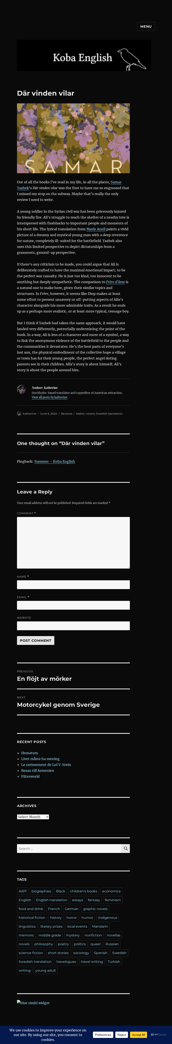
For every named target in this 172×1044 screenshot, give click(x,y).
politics (80, 944)
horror (71, 918)
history (56, 918)
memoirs (26, 935)
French (54, 909)
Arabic (80, 413)
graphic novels (95, 909)
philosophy (43, 944)
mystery (73, 935)
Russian (112, 944)
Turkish (114, 962)
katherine (29, 413)
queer (96, 944)
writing (25, 970)
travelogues (66, 962)
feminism (113, 900)
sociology (81, 953)
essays (77, 900)
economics (111, 891)
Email (23, 597)
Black (60, 891)
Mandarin (100, 926)
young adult (45, 970)
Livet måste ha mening (40, 759)
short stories (58, 953)
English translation (51, 900)
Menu (146, 27)
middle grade (50, 935)
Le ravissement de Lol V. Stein (46, 765)
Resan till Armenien (37, 770)
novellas (113, 935)
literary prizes (51, 926)
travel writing (92, 962)
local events (77, 926)
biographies (41, 891)
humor (87, 918)
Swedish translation (109, 413)
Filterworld (30, 776)
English (25, 900)
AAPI (23, 891)
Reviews (66, 413)
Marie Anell (96, 229)
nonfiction (93, 935)
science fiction (31, 953)
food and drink (31, 909)
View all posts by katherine (49, 397)
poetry (63, 944)
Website (24, 617)
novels (90, 413)
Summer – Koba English (54, 461)
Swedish (119, 953)
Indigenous (107, 918)
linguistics (27, 926)
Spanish (100, 953)
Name (23, 576)
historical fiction (32, 918)
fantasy (94, 900)
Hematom (29, 753)
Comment (26, 513)
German (71, 909)
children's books (83, 891)
